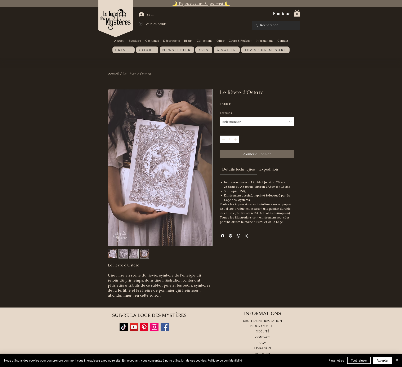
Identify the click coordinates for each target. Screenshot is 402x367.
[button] (297, 13)
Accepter (382, 360)
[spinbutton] (229, 139)
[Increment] (235, 139)
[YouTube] (134, 327)
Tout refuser (359, 360)
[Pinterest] (144, 327)
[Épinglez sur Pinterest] (230, 235)
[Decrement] (223, 139)
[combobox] (257, 121)
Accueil (113, 74)
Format (226, 113)
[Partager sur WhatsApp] (238, 235)
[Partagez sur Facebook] (222, 235)
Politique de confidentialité (224, 360)
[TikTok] (124, 327)
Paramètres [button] (336, 360)
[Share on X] (246, 235)
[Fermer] (396, 360)
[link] (238, 169)
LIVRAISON (262, 348)
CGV (262, 343)
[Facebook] (165, 327)
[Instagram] (154, 327)
